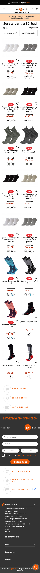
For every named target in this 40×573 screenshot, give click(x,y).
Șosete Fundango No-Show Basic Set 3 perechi (11, 196)
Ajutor (7, 529)
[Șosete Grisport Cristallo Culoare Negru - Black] (29, 377)
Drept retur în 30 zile (13, 516)
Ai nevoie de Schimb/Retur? (16, 509)
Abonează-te (20, 461)
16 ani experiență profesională (17, 524)
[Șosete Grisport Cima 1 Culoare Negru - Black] (29, 334)
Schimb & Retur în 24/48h (15, 514)
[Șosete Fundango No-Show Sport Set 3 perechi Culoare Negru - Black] (8, 77)
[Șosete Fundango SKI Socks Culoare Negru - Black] (8, 295)
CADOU (9, 16)
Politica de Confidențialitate (26, 455)
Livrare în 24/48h (12, 511)
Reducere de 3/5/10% (13, 521)
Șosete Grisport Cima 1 (29, 322)
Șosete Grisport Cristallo (29, 366)
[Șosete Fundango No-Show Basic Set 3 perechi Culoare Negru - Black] (12, 208)
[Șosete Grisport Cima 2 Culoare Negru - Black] (11, 377)
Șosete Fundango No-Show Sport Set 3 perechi (11, 65)
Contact (8, 531)
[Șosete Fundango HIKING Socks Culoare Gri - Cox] (13, 164)
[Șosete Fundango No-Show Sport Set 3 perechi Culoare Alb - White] (12, 77)
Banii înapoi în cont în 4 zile (16, 519)
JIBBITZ (26, 18)
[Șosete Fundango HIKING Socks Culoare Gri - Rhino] (9, 164)
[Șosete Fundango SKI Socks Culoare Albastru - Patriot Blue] (12, 295)
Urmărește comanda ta (14, 526)
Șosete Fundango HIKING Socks (11, 151)
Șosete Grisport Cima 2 (11, 365)
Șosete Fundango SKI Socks (10, 282)
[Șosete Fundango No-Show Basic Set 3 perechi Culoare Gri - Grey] (8, 208)
